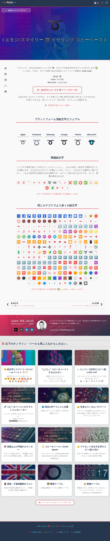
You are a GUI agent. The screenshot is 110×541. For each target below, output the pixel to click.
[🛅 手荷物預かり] (80, 216)
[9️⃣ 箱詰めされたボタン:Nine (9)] (23, 262)
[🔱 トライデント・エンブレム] (96, 182)
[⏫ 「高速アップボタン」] (34, 241)
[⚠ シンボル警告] (85, 216)
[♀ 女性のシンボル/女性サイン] (18, 247)
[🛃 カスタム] (70, 216)
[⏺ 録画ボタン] (60, 241)
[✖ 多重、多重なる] (34, 247)
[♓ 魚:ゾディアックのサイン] (49, 236)
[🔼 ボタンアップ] (29, 241)
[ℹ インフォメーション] (91, 262)
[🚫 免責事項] (18, 221)
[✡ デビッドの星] (29, 231)
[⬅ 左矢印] (18, 226)
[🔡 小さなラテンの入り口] (39, 262)
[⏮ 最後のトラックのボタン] (23, 241)
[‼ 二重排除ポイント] (60, 247)
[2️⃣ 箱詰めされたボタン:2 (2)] (70, 257)
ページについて (55, 330)
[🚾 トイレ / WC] (60, 216)
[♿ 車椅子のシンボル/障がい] (34, 216)
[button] (106, 2)
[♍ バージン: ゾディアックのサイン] (18, 236)
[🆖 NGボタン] (29, 267)
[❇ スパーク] (44, 182)
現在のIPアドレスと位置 (55, 407)
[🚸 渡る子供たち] (91, 216)
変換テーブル (92, 484)
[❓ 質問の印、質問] (70, 247)
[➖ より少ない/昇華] (44, 247)
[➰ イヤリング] (49, 182)
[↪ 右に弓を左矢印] (44, 226)
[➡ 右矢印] (80, 221)
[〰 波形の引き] (91, 247)
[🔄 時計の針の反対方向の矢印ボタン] (65, 226)
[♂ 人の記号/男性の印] (23, 247)
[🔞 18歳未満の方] (54, 221)
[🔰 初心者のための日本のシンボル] (52, 187)
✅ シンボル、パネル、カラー (57, 289)
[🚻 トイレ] (49, 216)
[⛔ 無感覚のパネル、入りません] (96, 216)
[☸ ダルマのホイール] (34, 231)
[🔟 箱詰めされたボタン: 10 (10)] (29, 262)
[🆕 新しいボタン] (23, 267)
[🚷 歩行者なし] (44, 221)
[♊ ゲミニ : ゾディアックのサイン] (85, 231)
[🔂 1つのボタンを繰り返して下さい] (70, 236)
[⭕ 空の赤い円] (80, 182)
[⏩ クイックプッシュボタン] (80, 236)
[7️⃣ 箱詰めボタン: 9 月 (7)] (96, 257)
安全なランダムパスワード (91, 407)
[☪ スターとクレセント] (54, 231)
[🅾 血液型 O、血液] (34, 267)
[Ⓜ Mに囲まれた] (18, 267)
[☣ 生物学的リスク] (65, 221)
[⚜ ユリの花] (62, 187)
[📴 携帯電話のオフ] (96, 241)
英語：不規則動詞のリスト (18, 484)
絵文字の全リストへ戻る (59, 105)
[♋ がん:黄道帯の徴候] (91, 231)
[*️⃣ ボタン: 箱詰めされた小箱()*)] (54, 257)
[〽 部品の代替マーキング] (60, 182)
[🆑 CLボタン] (75, 262)
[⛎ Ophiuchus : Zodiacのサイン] (54, 236)
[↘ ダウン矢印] (85, 221)
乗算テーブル (55, 484)
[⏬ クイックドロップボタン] (44, 241)
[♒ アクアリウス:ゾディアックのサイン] (44, 236)
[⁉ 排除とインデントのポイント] (65, 247)
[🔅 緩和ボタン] (75, 241)
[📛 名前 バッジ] (47, 187)
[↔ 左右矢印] (34, 226)
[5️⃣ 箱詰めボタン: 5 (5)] (85, 257)
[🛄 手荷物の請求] (75, 216)
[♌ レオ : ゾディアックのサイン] (96, 231)
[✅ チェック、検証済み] (85, 182)
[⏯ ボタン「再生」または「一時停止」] (91, 236)
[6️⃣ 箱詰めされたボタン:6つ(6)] (91, 257)
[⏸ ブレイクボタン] (49, 241)
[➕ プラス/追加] (39, 247)
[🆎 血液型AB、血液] (65, 262)
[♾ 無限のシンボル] (54, 247)
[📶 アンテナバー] (85, 241)
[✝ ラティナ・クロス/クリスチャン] (44, 231)
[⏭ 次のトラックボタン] (85, 236)
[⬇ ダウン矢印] (91, 221)
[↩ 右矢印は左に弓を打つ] (39, 226)
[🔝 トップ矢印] (91, 226)
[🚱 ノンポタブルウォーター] (39, 221)
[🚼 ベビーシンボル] (54, 216)
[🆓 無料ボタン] (85, 262)
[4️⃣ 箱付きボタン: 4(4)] (80, 257)
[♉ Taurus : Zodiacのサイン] (80, 231)
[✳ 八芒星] (34, 182)
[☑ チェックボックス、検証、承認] (91, 182)
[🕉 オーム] (23, 231)
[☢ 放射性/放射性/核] (60, 221)
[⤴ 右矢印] (49, 226)
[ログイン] (26, 329)
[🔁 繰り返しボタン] (65, 236)
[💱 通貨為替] (96, 247)
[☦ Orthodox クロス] (49, 231)
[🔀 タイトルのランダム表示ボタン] (60, 236)
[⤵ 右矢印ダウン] (54, 226)
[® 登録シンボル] (23, 182)
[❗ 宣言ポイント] (85, 247)
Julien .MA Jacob (22, 321)
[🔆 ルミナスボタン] (80, 241)
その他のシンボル (57, 194)
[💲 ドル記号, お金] (18, 252)
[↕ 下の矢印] (29, 226)
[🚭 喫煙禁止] (29, 221)
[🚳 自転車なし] (23, 221)
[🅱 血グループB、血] (70, 262)
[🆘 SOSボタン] (49, 267)
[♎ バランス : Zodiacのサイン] (23, 236)
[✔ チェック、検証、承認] (65, 182)
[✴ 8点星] (39, 182)
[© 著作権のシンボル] (18, 182)
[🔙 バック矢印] (70, 226)
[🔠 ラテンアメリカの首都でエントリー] (34, 262)
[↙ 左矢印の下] (96, 221)
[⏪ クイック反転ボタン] (18, 241)
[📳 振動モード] (91, 241)
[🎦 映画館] (70, 241)
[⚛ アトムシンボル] (18, 231)
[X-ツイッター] (16, 329)
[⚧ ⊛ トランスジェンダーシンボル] (29, 247)
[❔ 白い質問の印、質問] (75, 247)
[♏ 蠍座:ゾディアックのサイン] (29, 236)
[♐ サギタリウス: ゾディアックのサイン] (34, 236)
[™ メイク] (29, 182)
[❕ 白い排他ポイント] (80, 247)
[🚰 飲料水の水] (29, 216)
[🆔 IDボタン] (96, 262)
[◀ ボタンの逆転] (96, 236)
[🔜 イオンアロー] (85, 226)
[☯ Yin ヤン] (39, 231)
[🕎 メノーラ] (65, 231)
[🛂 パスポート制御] (65, 216)
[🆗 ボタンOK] (39, 267)
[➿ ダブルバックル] (54, 182)
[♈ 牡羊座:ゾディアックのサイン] (75, 231)
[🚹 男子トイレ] (39, 216)
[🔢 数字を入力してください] (44, 262)
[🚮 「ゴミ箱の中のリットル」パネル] (23, 216)
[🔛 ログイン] (80, 226)
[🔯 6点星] (70, 231)
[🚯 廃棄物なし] (34, 221)
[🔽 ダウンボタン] (39, 241)
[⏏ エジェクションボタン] (65, 241)
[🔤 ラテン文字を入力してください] (54, 262)
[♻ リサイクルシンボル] (57, 187)
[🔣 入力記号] (49, 262)
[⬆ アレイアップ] (70, 221)
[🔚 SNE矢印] (75, 226)
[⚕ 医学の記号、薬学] (67, 187)
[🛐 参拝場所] (96, 226)
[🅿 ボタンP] (44, 267)
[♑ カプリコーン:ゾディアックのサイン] (39, 236)
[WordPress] (32, 329)
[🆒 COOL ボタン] (80, 262)
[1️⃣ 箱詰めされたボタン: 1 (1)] (65, 257)
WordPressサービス (68, 330)
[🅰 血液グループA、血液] (60, 262)
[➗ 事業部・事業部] (49, 247)
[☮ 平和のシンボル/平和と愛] (60, 231)
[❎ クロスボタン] (75, 182)
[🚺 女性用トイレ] (44, 216)
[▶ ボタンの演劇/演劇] (75, 236)
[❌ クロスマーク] (70, 182)
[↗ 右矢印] (75, 221)
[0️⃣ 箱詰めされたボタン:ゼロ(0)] (60, 257)
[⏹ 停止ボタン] (54, 241)
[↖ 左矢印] (23, 226)
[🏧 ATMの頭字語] (18, 216)
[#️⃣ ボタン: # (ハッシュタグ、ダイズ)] (49, 257)
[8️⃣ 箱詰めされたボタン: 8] (18, 262)
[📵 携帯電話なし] (49, 221)
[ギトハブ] (21, 329)
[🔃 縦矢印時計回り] (60, 226)
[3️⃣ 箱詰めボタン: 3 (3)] (75, 257)
